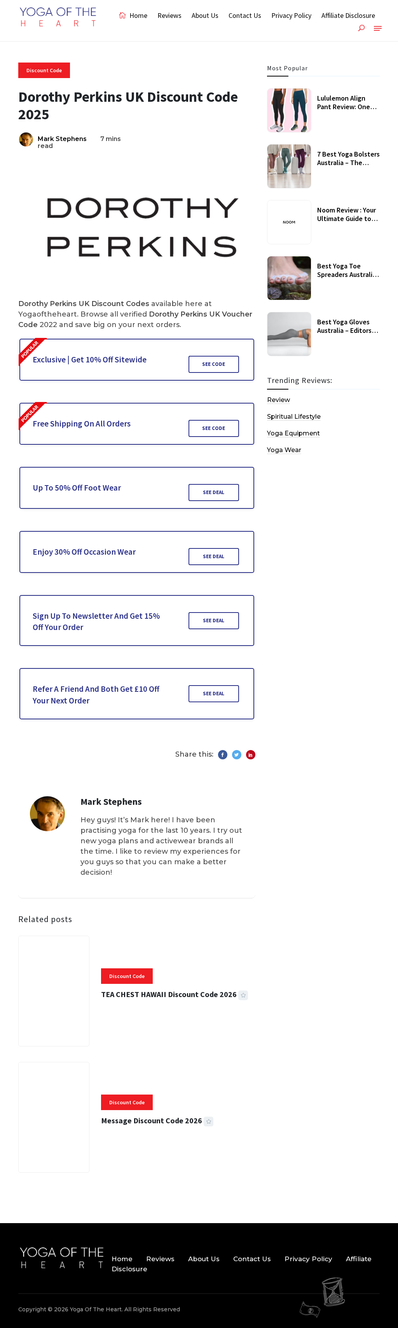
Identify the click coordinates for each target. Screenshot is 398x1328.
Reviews (169, 15)
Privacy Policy (291, 15)
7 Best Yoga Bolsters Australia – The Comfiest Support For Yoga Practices (348, 167)
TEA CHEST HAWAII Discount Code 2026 (169, 994)
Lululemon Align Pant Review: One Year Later (343, 106)
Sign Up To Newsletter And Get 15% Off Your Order (96, 621)
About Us (205, 15)
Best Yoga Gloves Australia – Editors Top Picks (344, 330)
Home (137, 15)
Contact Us (245, 15)
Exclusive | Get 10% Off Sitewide (90, 359)
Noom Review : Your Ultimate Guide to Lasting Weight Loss (347, 218)
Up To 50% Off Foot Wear (77, 487)
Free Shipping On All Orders (82, 423)
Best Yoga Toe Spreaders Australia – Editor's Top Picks (346, 274)
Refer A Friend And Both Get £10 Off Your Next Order (96, 694)
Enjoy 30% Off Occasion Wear (84, 552)
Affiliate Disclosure (348, 15)
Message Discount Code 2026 (151, 1120)
